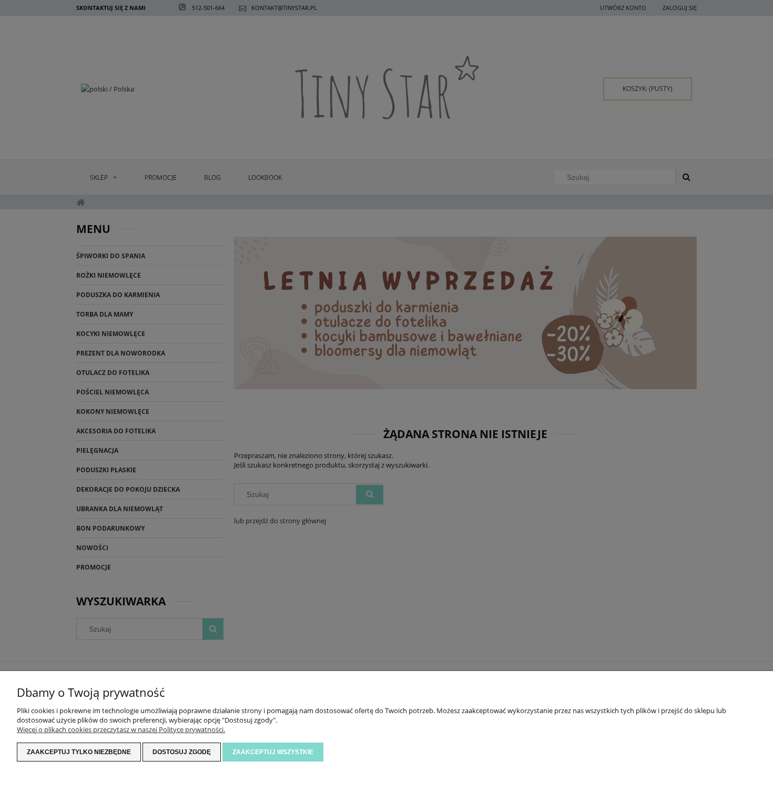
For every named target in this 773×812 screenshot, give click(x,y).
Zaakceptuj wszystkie (272, 752)
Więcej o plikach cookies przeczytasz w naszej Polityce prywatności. (121, 729)
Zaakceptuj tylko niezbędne (79, 752)
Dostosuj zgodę (181, 752)
